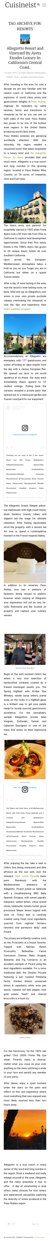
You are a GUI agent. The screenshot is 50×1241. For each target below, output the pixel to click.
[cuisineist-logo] (21, 5)
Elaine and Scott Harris (33, 77)
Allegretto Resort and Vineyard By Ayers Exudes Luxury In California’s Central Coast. (25, 58)
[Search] (37, 5)
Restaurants (40, 73)
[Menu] (43, 5)
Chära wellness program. (17, 309)
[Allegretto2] (25, 39)
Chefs (23, 73)
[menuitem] (37, 5)
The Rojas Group (39, 1237)
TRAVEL (9, 77)
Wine (16, 77)
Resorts (30, 73)
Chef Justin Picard (26, 876)
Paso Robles (38, 101)
